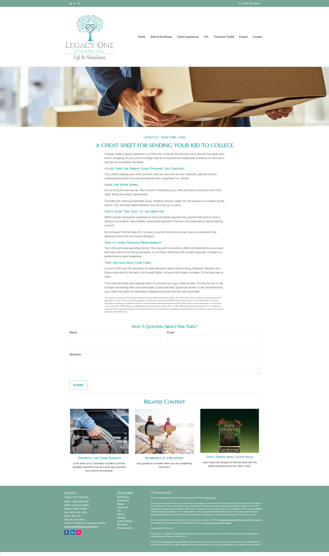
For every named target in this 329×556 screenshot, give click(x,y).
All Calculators (124, 528)
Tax (119, 510)
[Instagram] (79, 3)
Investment (123, 500)
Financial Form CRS (162, 492)
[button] (161, 37)
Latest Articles (124, 521)
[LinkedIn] (70, 3)
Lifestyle (121, 517)
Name (73, 332)
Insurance (122, 507)
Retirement (123, 497)
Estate (120, 504)
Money (120, 514)
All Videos (122, 524)
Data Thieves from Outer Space (229, 457)
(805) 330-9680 (251, 3)
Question (75, 354)
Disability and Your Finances (99, 458)
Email (170, 332)
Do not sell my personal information (216, 522)
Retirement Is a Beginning (164, 458)
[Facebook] (74, 3)
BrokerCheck (210, 497)
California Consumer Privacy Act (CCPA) (237, 519)
